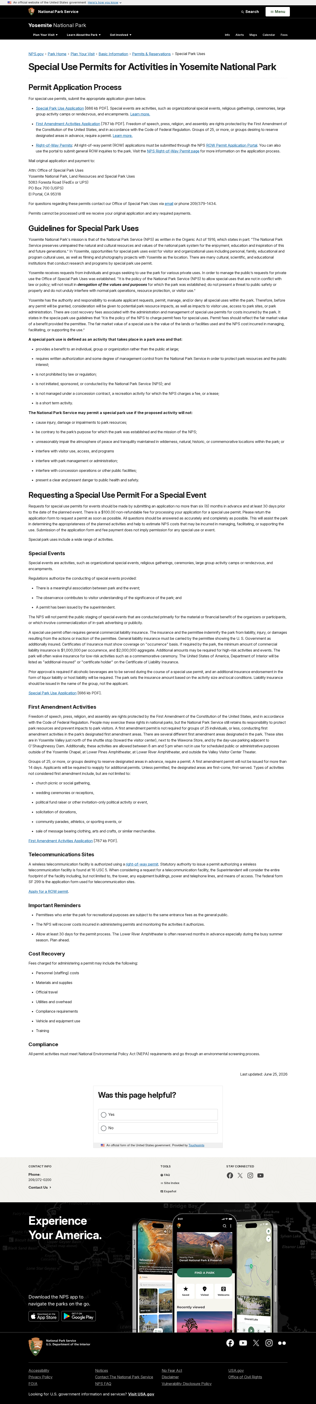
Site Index (171, 1183)
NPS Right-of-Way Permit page (173, 151)
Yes (111, 1114)
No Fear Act (172, 1370)
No (111, 1128)
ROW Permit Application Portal (231, 145)
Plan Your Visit (43, 35)
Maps (253, 35)
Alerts (239, 35)
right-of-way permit (142, 864)
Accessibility (38, 1370)
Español (169, 1191)
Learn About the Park (82, 35)
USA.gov (236, 1370)
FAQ (166, 1175)
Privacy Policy (40, 1377)
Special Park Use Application (60, 108)
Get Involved (119, 35)
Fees (284, 35)
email (169, 203)
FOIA (32, 1383)
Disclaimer (170, 1377)
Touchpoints (196, 1145)
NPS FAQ (103, 1383)
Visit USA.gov (141, 1394)
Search (252, 11)
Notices (101, 1370)
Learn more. (140, 114)
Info (227, 35)
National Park (57, 25)
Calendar (269, 35)
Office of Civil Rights (245, 1377)
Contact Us (38, 1187)
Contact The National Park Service (124, 1377)
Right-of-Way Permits (54, 145)
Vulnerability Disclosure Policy (187, 1383)
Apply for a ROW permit (48, 891)
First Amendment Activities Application (68, 123)
